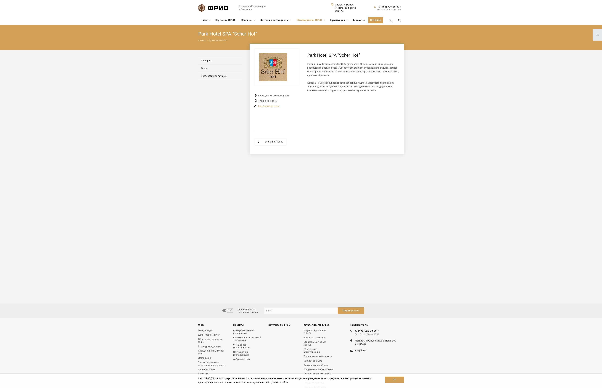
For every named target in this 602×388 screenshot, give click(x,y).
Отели (204, 68)
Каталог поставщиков (274, 20)
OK (394, 379)
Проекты (247, 20)
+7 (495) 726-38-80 (388, 6)
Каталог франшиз (313, 361)
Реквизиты (203, 374)
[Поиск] (399, 20)
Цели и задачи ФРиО (209, 335)
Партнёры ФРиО (206, 369)
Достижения (204, 358)
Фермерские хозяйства (316, 365)
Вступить (375, 20)
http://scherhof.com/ (268, 106)
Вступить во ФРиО (279, 324)
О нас (204, 20)
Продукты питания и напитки (318, 369)
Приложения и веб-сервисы (318, 356)
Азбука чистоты (241, 359)
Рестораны (207, 60)
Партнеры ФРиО (225, 20)
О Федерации (205, 330)
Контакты (358, 20)
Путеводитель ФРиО (310, 20)
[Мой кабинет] (390, 20)
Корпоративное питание (214, 76)
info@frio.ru (361, 350)
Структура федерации (209, 346)
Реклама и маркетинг (315, 337)
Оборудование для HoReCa (318, 374)
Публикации (338, 20)
